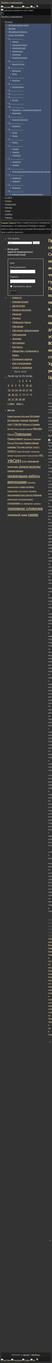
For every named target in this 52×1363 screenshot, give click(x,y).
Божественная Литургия (18, 416)
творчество (28, 504)
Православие (15, 439)
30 (23, 399)
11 (30, 385)
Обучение (17, 326)
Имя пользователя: (18, 265)
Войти (13, 292)
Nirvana (26, 1355)
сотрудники (13, 503)
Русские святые (25, 447)
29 (20, 399)
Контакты (17, 347)
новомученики (15, 471)
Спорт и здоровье (22, 367)
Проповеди (27, 439)
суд (22, 503)
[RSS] (37, 7)
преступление (23, 491)
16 (23, 390)
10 (27, 385)
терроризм (37, 503)
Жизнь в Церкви (31, 424)
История (10, 429)
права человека (27, 487)
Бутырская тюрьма (17, 420)
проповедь (33, 491)
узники (33, 514)
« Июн (10, 403)
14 (16, 390)
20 (13, 394)
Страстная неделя (20, 455)
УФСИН (14, 461)
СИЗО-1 (36, 447)
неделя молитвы (30, 466)
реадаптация (12, 499)
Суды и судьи (32, 456)
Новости (12, 223)
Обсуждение (19, 334)
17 (27, 390)
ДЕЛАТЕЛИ (18, 306)
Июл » (19, 403)
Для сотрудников (21, 363)
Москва (37, 428)
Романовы (37, 439)
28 (16, 399)
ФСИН (24, 462)
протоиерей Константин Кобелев (24, 495)
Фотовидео (18, 343)
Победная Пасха (21, 322)
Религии (16, 314)
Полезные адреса (22, 359)
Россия (10, 443)
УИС (41, 455)
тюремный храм (17, 514)
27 (13, 399)
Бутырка (34, 416)
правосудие (12, 491)
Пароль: (14, 276)
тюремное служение (25, 508)
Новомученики (20, 302)
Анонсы (16, 318)
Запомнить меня (22, 286)
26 (9, 399)
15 (20, 390)
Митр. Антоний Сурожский (23, 429)
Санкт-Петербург (23, 451)
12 (9, 390)
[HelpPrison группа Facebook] (16, 7)
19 (9, 394)
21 (16, 394)
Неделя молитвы (21, 310)
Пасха (10, 434)
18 (30, 390)
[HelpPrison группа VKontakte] (33, 7)
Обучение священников (25, 330)
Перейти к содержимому (12, 2)
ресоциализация (25, 499)
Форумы (16, 338)
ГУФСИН (17, 424)
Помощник (23, 434)
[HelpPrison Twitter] (26, 7)
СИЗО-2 (11, 451)
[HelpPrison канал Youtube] (6, 7)
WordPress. (36, 1355)
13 (13, 390)
